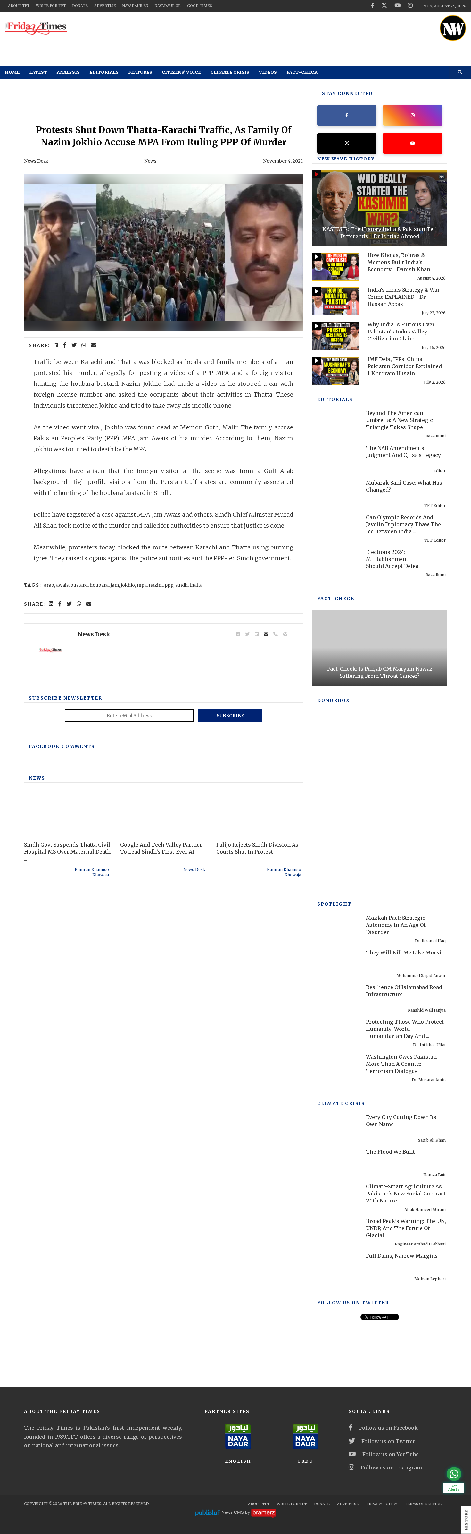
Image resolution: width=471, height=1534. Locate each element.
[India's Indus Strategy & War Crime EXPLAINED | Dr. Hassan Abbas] (335, 301)
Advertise (105, 6)
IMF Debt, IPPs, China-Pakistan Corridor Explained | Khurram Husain (405, 366)
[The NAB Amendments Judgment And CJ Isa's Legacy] (335, 459)
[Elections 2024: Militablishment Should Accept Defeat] (335, 563)
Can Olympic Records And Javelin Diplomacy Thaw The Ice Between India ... (403, 524)
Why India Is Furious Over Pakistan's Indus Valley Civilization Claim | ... (401, 331)
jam (115, 585)
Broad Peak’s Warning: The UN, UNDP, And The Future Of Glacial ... (406, 1228)
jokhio (128, 585)
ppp (169, 585)
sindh (181, 585)
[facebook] (372, 5)
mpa (142, 585)
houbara (99, 585)
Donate (80, 6)
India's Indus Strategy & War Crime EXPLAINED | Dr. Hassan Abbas (404, 297)
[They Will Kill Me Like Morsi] (335, 964)
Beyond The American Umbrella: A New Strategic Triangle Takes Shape (399, 420)
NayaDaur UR (168, 6)
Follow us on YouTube (390, 1454)
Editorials (104, 72)
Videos (268, 72)
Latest (38, 72)
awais (62, 585)
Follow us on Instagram (391, 1467)
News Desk (36, 161)
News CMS (233, 1512)
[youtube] (397, 5)
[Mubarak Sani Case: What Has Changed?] (335, 494)
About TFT (18, 6)
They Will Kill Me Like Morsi (403, 952)
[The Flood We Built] (335, 1163)
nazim (156, 585)
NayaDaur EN (135, 6)
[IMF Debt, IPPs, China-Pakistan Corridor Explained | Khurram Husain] (335, 371)
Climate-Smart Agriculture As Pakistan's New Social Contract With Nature (406, 1193)
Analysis (68, 72)
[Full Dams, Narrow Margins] (335, 1267)
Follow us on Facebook (388, 1428)
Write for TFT (51, 6)
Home (12, 72)
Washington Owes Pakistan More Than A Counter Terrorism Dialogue (401, 1064)
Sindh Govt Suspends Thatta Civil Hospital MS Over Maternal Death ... (67, 851)
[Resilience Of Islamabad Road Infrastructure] (335, 999)
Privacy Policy (381, 1504)
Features (140, 72)
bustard (79, 585)
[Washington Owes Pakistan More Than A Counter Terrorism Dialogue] (335, 1068)
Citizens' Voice (181, 72)
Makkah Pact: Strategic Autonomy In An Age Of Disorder (396, 925)
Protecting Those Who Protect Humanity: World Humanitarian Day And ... (405, 1029)
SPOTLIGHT (334, 904)
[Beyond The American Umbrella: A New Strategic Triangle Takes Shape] (335, 424)
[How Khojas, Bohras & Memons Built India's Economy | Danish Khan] (335, 267)
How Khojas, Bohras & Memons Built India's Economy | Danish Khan (399, 262)
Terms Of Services (424, 1504)
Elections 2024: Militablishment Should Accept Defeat (393, 559)
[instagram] (410, 5)
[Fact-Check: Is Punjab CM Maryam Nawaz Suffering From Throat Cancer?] (379, 647)
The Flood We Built (390, 1152)
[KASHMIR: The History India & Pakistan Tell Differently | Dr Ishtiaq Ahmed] (379, 208)
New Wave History (346, 159)
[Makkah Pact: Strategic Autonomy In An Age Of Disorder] (335, 929)
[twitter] (384, 5)
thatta (196, 585)
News (150, 161)
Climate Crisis (230, 72)
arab (49, 585)
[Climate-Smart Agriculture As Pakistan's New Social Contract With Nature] (335, 1198)
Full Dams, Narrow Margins (402, 1256)
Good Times (199, 6)
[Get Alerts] (454, 1474)
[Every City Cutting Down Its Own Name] (335, 1129)
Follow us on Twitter (388, 1441)
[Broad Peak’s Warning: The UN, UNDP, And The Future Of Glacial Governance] (335, 1233)
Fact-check (302, 72)
